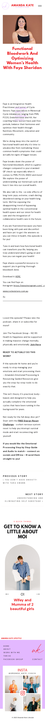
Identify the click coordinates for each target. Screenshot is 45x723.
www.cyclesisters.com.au (15, 291)
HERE (18, 276)
